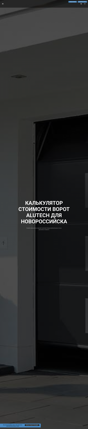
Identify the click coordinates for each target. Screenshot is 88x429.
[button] (84, 3)
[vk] (81, 4)
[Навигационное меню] (2, 3)
